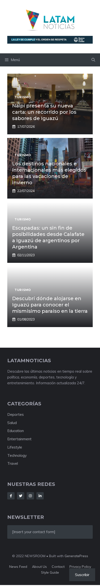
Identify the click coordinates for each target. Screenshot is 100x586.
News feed (18, 566)
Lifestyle (14, 447)
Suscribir (82, 574)
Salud (12, 422)
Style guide (50, 572)
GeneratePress (76, 556)
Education (15, 430)
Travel (12, 463)
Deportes (15, 414)
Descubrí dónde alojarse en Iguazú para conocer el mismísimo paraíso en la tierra (50, 305)
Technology (17, 455)
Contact (58, 566)
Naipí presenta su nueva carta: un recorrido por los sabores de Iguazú (44, 112)
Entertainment (19, 439)
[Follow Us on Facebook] (11, 495)
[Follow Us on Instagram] (30, 495)
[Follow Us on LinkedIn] (40, 495)
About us (39, 566)
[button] (93, 59)
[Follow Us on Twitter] (20, 495)
